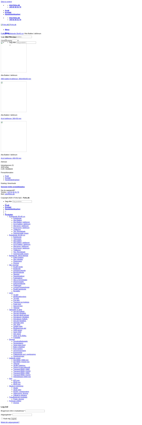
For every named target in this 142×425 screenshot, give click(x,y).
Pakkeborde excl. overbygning (24, 354)
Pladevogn (17, 285)
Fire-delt (16, 300)
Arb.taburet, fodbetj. (20, 319)
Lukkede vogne (14, 358)
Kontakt (8, 12)
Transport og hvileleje (21, 302)
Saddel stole (18, 326)
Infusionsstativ (18, 282)
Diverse (16, 263)
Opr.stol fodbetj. (19, 311)
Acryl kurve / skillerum (21, 228)
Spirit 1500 (17, 332)
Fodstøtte (16, 337)
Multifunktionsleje (19, 297)
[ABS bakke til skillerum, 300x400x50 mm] (14, 72)
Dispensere (17, 261)
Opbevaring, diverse (20, 393)
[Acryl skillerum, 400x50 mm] (14, 151)
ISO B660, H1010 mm (21, 362)
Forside (3, 33)
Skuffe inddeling (19, 365)
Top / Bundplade (19, 231)
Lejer (11, 293)
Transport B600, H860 (21, 369)
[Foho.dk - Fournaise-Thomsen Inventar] (8, 25)
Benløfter (16, 291)
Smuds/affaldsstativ (20, 341)
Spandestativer (18, 276)
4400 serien (17, 330)
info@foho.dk (10, 194)
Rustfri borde (18, 267)
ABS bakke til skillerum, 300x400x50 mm (16, 79)
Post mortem (18, 349)
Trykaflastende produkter (18, 397)
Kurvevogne (17, 352)
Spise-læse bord (19, 345)
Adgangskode (6, 415)
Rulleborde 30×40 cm (17, 216)
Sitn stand (17, 334)
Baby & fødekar (19, 347)
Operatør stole (18, 323)
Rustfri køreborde (19, 289)
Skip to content (6, 2)
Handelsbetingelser (12, 14)
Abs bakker (17, 241)
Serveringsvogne (19, 351)
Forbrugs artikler (15, 401)
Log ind (14, 419)
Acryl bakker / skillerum (21, 224)
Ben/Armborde (18, 272)
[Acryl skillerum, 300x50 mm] (14, 111)
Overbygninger (18, 356)
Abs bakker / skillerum (21, 242)
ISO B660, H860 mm (20, 360)
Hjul (10, 378)
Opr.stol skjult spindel (21, 315)
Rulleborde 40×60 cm (17, 235)
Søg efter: (8, 201)
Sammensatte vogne (20, 233)
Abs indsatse (18, 259)
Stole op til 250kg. (20, 336)
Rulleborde (17, 218)
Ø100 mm (16, 382)
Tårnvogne (17, 239)
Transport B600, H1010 (21, 371)
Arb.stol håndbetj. (19, 321)
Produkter (9, 215)
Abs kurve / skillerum (21, 226)
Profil (7, 10)
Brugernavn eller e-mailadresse (13, 411)
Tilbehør (16, 308)
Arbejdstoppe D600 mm (22, 377)
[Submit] (6, 39)
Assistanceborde (19, 270)
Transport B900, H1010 (21, 375)
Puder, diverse (18, 399)
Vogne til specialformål (21, 367)
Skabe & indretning (16, 386)
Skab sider (17, 390)
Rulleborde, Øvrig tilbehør (18, 256)
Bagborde (17, 269)
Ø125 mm (16, 384)
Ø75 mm (16, 380)
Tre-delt (16, 298)
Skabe (15, 388)
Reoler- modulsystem (21, 392)
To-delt (15, 295)
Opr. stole (16, 324)
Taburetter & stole (15, 310)
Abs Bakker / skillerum (21, 222)
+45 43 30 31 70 (13, 192)
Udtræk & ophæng (20, 395)
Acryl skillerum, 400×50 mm (11, 158)
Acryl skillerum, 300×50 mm (11, 118)
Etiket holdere (18, 257)
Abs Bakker (17, 220)
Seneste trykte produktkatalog (13, 187)
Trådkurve (17, 229)
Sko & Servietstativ (20, 280)
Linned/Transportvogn (21, 287)
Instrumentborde (19, 283)
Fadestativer (17, 278)
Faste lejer (17, 304)
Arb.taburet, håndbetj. (21, 317)
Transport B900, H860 (21, 373)
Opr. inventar (14, 265)
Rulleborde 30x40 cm (15, 33)
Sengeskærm (18, 343)
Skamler (16, 274)
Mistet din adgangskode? (10, 422)
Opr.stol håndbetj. (19, 313)
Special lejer (18, 306)
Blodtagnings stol (19, 328)
